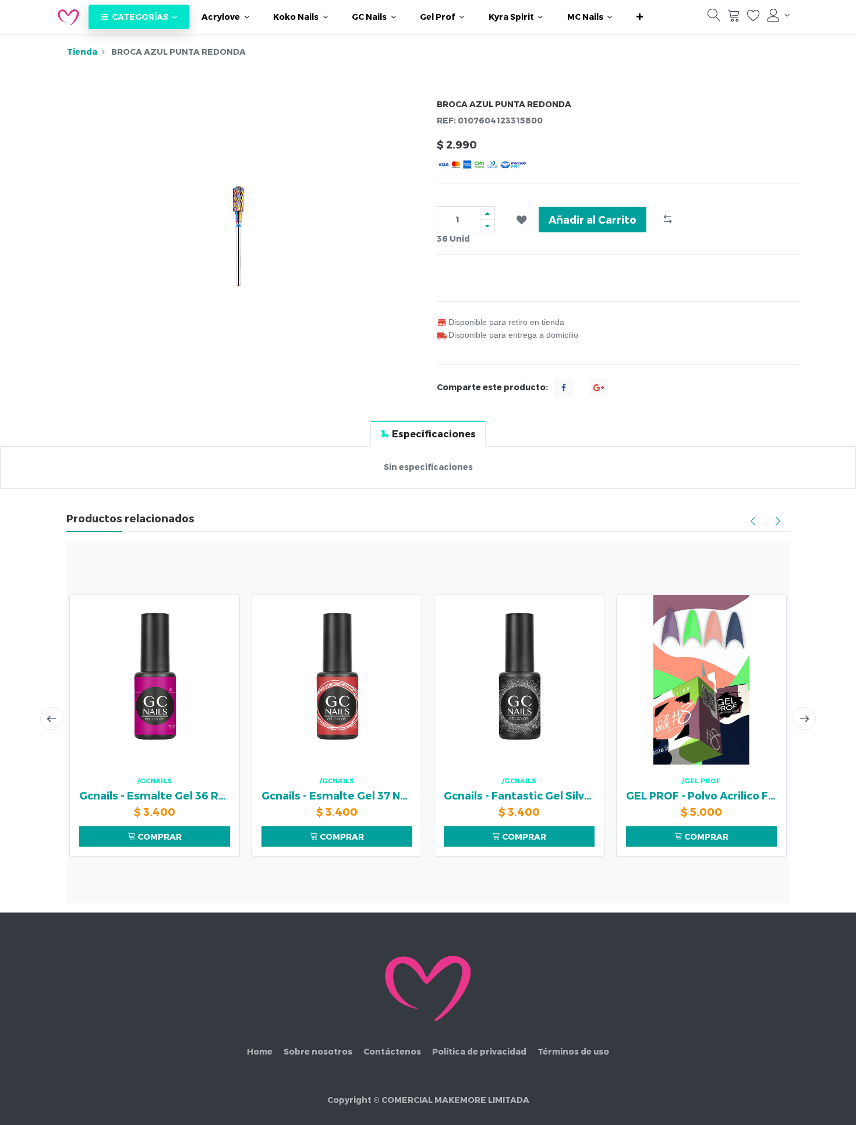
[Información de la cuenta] (778, 15)
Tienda (82, 51)
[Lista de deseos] (753, 18)
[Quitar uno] (487, 226)
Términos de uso (573, 1051)
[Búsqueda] (714, 18)
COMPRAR (159, 836)
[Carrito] (733, 18)
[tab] (428, 433)
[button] (640, 17)
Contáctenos (392, 1051)
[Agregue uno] (487, 213)
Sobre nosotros (318, 1051)
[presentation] (51, 718)
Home (260, 1051)
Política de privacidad (479, 1051)
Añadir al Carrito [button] (592, 219)
